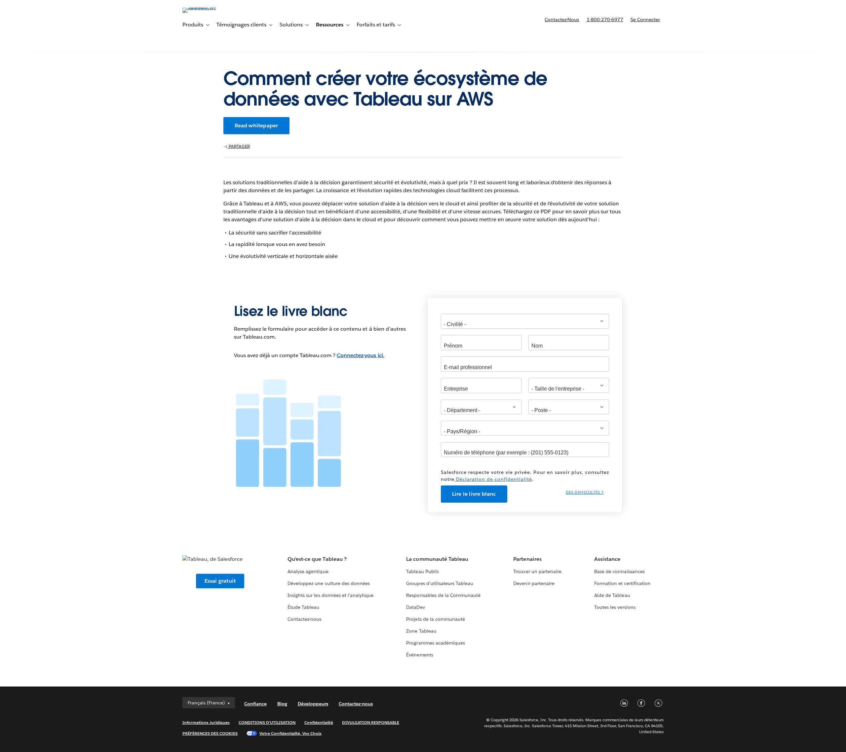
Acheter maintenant (629, 38)
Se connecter (645, 19)
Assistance (607, 559)
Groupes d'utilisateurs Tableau (439, 583)
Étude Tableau (303, 607)
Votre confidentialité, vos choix (290, 733)
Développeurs (313, 704)
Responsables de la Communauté (443, 595)
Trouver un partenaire (537, 571)
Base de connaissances (619, 571)
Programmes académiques (435, 643)
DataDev (415, 607)
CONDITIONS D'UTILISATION (267, 722)
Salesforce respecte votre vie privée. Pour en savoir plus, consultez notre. (525, 475)
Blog (282, 704)
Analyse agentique (308, 571)
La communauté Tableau (437, 559)
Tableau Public (422, 571)
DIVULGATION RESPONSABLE (370, 722)
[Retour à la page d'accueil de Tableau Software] (210, 7)
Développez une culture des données (329, 583)
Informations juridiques (206, 722)
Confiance (255, 704)
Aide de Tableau (612, 595)
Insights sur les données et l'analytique (330, 595)
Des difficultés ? (585, 492)
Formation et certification (622, 583)
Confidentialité (318, 722)
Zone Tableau (421, 631)
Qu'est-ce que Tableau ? (317, 559)
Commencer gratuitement (549, 38)
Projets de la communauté (435, 619)
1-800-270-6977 (605, 19)
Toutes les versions (614, 607)
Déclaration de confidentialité (493, 479)
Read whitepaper (256, 125)
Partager (239, 146)
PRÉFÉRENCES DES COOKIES (210, 733)
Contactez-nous (562, 19)
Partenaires (527, 559)
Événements (419, 655)
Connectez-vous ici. (360, 355)
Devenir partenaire (533, 583)
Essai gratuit (220, 580)
